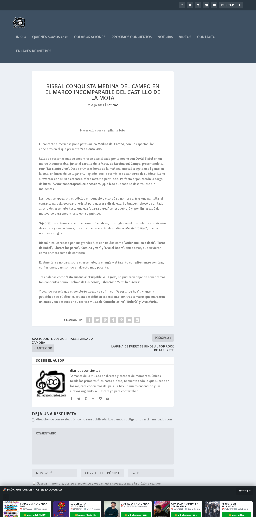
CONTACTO (206, 37)
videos (185, 37)
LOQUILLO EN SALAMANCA (78, 505)
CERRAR (245, 491)
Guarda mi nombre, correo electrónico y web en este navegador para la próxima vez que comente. (96, 485)
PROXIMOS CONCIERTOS (131, 37)
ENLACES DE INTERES (33, 51)
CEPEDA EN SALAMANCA (135, 503)
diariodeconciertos (85, 370)
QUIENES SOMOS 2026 (50, 37)
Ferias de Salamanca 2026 (33, 505)
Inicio (21, 37)
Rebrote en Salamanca (229, 505)
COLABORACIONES (89, 37)
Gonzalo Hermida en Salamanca (184, 505)
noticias (165, 37)
